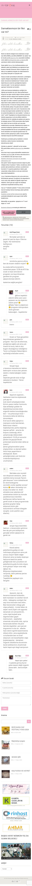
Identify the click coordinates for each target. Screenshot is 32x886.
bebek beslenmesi (8, 217)
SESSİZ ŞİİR (16, 757)
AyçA (16, 291)
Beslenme (15, 39)
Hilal (11, 521)
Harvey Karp (11, 65)
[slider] (13, 858)
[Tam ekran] (29, 858)
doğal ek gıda (15, 217)
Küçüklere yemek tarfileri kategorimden (11, 194)
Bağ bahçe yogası (18, 741)
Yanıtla (27, 231)
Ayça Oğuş (18, 656)
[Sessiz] (27, 858)
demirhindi (9, 154)
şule (11, 320)
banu (11, 390)
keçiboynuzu (20, 219)
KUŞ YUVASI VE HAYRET (21, 771)
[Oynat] (2, 858)
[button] (15, 850)
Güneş (11, 543)
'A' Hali (10, 39)
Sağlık (19, 39)
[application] (16, 851)
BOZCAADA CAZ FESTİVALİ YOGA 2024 (20, 728)
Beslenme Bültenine (6, 207)
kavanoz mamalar (14, 219)
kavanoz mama (6, 219)
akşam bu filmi (15, 58)
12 (30, 29)
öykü (11, 256)
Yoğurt (3, 176)
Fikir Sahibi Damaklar (24, 218)
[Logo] (10, 5)
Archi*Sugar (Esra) (14, 232)
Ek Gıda (20, 217)
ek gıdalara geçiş (16, 218)
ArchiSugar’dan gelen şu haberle (17, 60)
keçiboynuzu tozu (19, 148)
